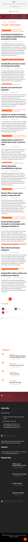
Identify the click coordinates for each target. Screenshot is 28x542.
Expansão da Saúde (15, 382)
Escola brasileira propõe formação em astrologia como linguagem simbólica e (13, 224)
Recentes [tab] (6, 350)
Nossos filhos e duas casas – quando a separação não (12, 194)
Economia (15, 59)
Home (4, 22)
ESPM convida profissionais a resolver (19, 464)
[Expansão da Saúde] (6, 494)
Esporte (21, 59)
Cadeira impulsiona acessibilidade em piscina (11, 167)
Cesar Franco (5, 92)
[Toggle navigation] (3, 16)
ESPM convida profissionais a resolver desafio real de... (18, 356)
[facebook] (13, 16)
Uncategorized (6, 30)
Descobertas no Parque (17, 365)
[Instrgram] (15, 16)
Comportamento (13, 22)
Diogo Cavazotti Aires (7, 41)
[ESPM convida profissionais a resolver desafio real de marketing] (6, 466)
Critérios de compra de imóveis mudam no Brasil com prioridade (14, 115)
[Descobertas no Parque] (6, 475)
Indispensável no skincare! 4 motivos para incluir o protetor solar (13, 142)
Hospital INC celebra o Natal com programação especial (14, 274)
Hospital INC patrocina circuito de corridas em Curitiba (13, 65)
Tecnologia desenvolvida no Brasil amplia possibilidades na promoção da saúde (13, 36)
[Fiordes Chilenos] (6, 484)
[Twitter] (17, 16)
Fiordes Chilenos (14, 374)
